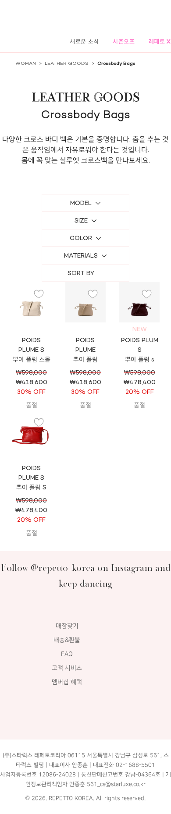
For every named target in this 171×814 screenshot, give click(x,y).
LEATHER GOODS (67, 63)
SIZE (81, 220)
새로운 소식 (84, 41)
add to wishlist (39, 294)
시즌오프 (124, 41)
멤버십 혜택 (67, 682)
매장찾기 (67, 626)
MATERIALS (81, 255)
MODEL (81, 203)
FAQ (67, 654)
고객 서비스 (67, 668)
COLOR (81, 238)
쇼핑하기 (85, 313)
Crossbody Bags (116, 63)
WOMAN (25, 63)
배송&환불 (66, 640)
